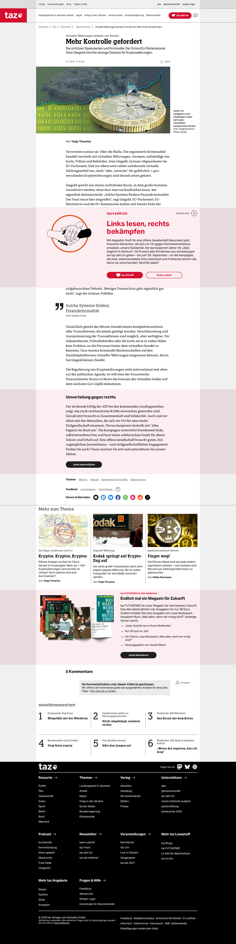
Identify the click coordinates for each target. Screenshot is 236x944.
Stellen (124, 801)
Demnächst (127, 842)
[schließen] (194, 213)
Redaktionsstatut (144, 918)
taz (48, 767)
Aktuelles (125, 786)
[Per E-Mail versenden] (95, 497)
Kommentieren (88, 489)
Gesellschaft (46, 796)
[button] (195, 15)
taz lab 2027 (127, 863)
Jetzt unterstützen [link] (84, 464)
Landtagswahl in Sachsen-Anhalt (95, 788)
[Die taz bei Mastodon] (179, 768)
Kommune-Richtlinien (169, 918)
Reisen (43, 889)
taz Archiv (167, 858)
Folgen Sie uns (167, 767)
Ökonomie (66, 27)
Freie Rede (45, 863)
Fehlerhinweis (106, 489)
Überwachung (83, 27)
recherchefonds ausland (175, 801)
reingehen (45, 868)
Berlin (42, 811)
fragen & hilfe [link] (80, 4)
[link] (57, 15)
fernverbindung (48, 847)
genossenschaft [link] (172, 4)
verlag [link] (42, 4)
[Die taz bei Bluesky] (187, 768)
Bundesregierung (89, 811)
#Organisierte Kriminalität (114, 479)
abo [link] (159, 4)
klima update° (47, 852)
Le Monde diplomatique (175, 853)
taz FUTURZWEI (170, 848)
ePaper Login (87, 899)
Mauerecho (45, 857)
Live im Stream (129, 852)
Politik (42, 786)
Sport (42, 806)
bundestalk (45, 842)
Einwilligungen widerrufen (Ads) (139, 928)
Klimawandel (87, 816)
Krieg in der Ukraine (91, 801)
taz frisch (84, 847)
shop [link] (68, 4)
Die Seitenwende (130, 796)
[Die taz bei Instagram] (194, 768)
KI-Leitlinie (189, 918)
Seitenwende (179, 923)
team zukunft (87, 842)
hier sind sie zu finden (103, 691)
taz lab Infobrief (88, 857)
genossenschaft (170, 791)
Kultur (42, 801)
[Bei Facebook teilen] (118, 497)
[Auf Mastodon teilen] (103, 497)
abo (163, 786)
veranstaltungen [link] (55, 4)
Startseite (44, 27)
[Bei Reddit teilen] (140, 497)
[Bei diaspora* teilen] (132, 497)
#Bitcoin (83, 479)
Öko (54, 27)
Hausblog (126, 791)
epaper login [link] (189, 4)
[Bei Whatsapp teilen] (125, 497)
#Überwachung (138, 479)
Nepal (82, 796)
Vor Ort (124, 847)
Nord (41, 816)
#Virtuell (94, 479)
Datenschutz (141, 923)
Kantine (43, 894)
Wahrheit (44, 821)
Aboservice (86, 893)
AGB (167, 923)
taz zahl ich (168, 796)
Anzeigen (44, 905)
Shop (42, 899)
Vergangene (127, 857)
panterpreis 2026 (171, 811)
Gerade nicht (182, 213)
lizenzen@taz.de (61, 923)
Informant (126, 923)
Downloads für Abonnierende (97, 904)
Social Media (87, 806)
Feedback (85, 888)
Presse (124, 806)
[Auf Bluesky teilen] (110, 497)
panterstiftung (170, 806)
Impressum (157, 923)
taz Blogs (166, 843)
